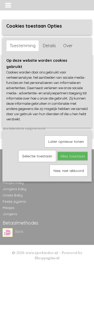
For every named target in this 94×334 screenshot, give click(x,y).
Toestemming (23, 45)
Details (49, 45)
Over (68, 45)
